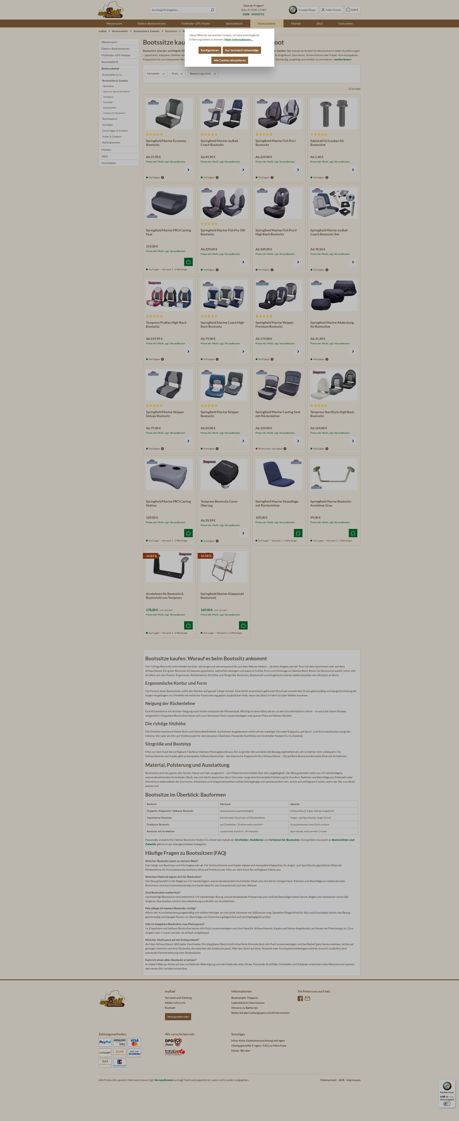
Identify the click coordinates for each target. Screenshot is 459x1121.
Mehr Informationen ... (238, 39)
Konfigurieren (210, 50)
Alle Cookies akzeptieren (230, 60)
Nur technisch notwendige (242, 50)
